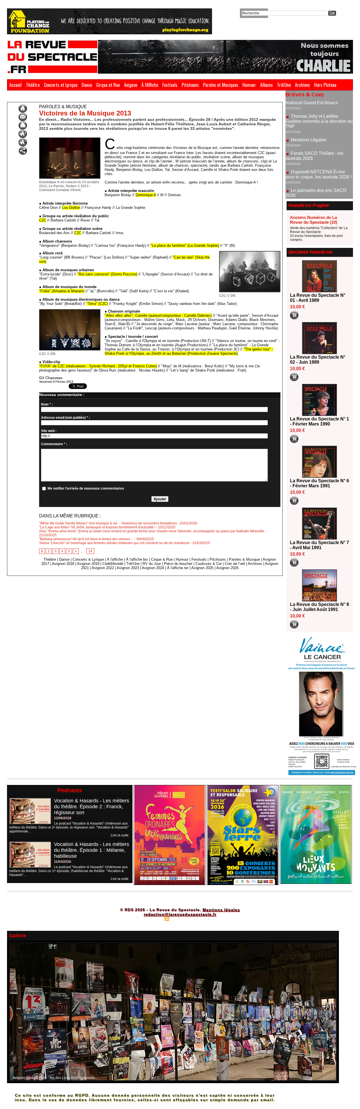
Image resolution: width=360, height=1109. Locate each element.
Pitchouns (190, 85)
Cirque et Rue (108, 85)
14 (90, 551)
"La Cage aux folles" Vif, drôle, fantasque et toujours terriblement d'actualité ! (97, 527)
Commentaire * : (54, 444)
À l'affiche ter (177, 568)
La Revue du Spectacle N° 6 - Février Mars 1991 (319, 483)
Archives (302, 85)
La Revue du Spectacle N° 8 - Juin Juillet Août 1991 (319, 607)
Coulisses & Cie (208, 564)
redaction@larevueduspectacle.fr (180, 914)
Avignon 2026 (227, 568)
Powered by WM (204, 918)
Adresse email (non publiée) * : (65, 418)
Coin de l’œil (235, 564)
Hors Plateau (325, 85)
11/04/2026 (62, 862)
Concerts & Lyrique (88, 559)
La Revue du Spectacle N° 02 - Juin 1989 (317, 360)
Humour (249, 85)
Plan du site (152, 918)
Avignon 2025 (202, 568)
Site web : (49, 431)
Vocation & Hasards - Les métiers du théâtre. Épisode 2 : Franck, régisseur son (91, 806)
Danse (87, 85)
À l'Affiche (149, 85)
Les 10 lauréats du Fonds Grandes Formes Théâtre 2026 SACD (316, 190)
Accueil (15, 85)
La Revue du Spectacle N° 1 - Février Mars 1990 (319, 421)
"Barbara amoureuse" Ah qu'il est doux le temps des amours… (86, 539)
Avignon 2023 (128, 568)
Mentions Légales (308, 116)
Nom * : (47, 404)
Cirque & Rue (162, 559)
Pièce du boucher (178, 564)
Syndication (179, 918)
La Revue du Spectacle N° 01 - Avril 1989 (317, 298)
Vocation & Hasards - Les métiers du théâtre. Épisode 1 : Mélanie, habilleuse (91, 850)
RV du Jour (152, 564)
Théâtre (33, 85)
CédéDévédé (112, 564)
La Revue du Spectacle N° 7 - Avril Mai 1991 (319, 545)
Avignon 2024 (153, 568)
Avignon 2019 (88, 564)
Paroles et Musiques (220, 85)
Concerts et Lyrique (60, 85)
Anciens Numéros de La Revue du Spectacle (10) (313, 220)
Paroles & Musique (37, 97)
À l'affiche (115, 559)
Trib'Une (284, 85)
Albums (266, 85)
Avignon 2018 (63, 564)
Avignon (130, 85)
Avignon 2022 (103, 568)
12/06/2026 (62, 818)
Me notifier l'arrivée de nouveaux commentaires (86, 488)
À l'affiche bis (137, 559)
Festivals (169, 85)
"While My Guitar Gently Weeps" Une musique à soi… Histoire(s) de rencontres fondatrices (108, 523)
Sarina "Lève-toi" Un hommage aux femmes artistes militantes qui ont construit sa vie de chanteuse (114, 543)
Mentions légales (221, 909)
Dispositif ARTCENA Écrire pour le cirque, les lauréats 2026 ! (318, 151)
